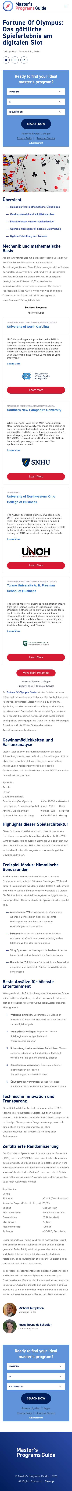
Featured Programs (36, 307)
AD (36, 143)
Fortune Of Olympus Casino (22, 692)
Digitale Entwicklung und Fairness (28, 236)
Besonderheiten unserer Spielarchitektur (32, 221)
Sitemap (49, 1481)
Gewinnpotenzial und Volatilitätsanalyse (32, 214)
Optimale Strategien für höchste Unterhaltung (35, 228)
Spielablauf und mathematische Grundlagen (35, 206)
